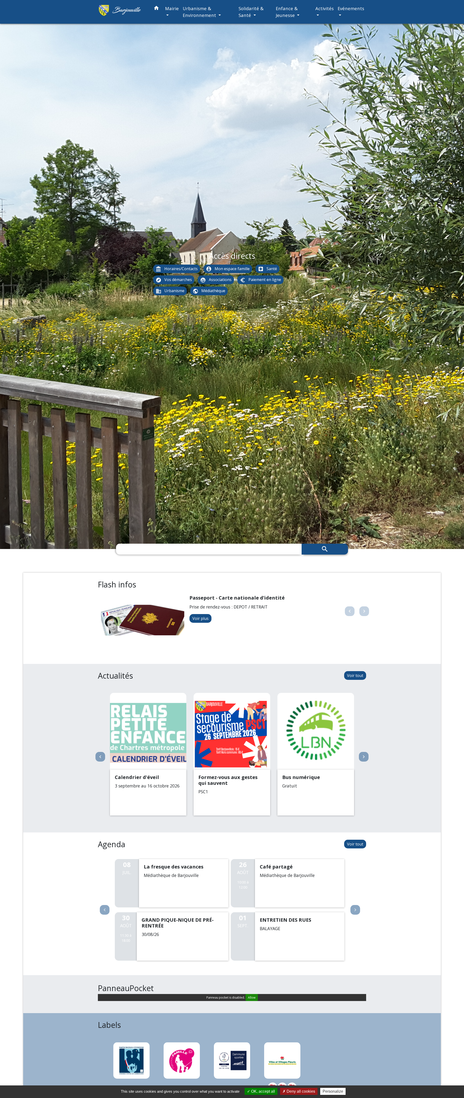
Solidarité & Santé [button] (251, 11)
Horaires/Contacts (177, 269)
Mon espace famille (228, 269)
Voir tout (355, 675)
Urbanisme (170, 291)
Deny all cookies (300, 1091)
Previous (104, 910)
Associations (216, 280)
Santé (267, 269)
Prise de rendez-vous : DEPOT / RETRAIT (228, 607)
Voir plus (200, 618)
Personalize (333, 1091)
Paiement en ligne (260, 280)
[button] (156, 9)
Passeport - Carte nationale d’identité (237, 597)
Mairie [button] (172, 8)
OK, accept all (262, 1091)
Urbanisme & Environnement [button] (200, 11)
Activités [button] (324, 8)
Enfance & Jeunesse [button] (287, 11)
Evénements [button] (351, 8)
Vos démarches (174, 280)
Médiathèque (209, 291)
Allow (251, 997)
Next (355, 910)
